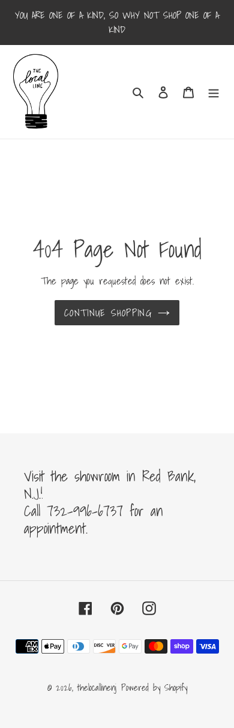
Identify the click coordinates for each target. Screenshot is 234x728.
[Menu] (213, 91)
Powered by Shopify (154, 687)
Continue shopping (108, 312)
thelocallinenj (96, 687)
